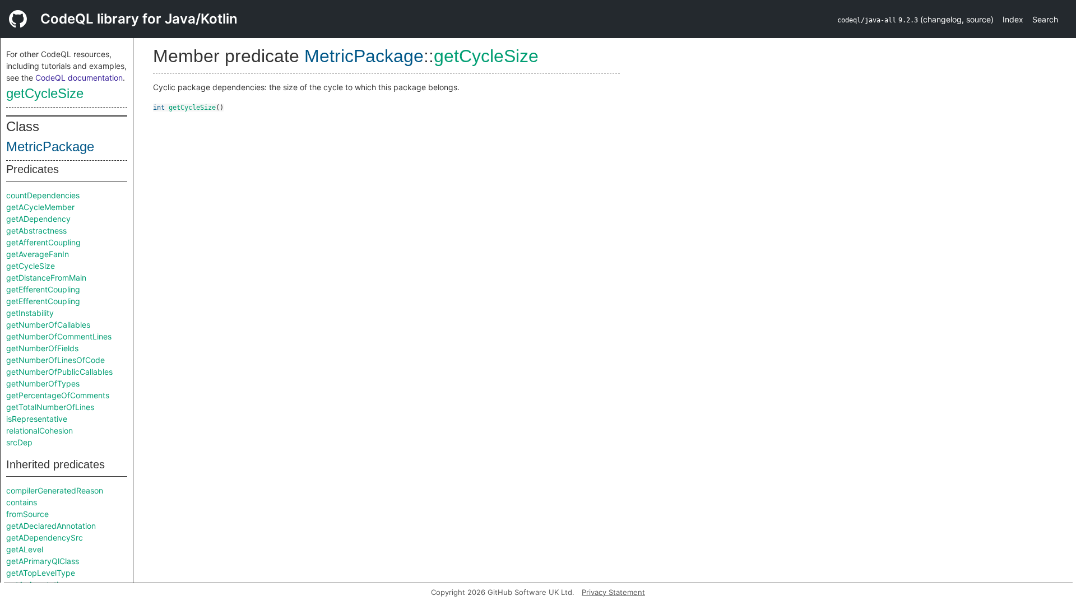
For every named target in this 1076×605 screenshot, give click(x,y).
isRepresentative (36, 419)
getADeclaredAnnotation (51, 525)
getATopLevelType (40, 573)
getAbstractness (36, 230)
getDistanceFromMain (46, 277)
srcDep (19, 442)
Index (1013, 19)
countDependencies (43, 195)
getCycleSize (45, 93)
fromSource (27, 514)
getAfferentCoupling (43, 242)
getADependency (38, 219)
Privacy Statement (613, 592)
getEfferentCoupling (43, 289)
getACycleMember (40, 207)
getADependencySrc (44, 537)
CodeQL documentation (79, 77)
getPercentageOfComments (57, 395)
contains (21, 502)
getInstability (30, 313)
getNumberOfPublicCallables (59, 371)
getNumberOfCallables (48, 324)
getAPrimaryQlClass (42, 561)
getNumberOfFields (42, 348)
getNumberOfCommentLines (59, 336)
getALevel (24, 549)
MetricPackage (50, 146)
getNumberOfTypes (43, 383)
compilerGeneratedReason (54, 490)
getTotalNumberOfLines (50, 407)
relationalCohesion (39, 430)
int (159, 107)
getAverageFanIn (37, 254)
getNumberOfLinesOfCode (55, 360)
